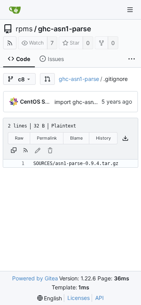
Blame (76, 138)
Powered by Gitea (35, 278)
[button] (47, 79)
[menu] (49, 298)
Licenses (78, 297)
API (99, 297)
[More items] (131, 59)
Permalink (47, 138)
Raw (19, 138)
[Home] (15, 10)
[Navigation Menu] (130, 10)
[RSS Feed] (9, 42)
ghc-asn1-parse (64, 29)
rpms (24, 29)
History (103, 138)
